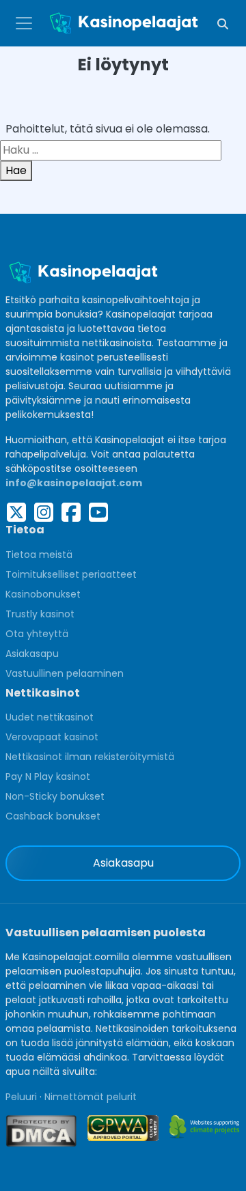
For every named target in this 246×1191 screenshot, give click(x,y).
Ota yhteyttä (36, 634)
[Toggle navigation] (23, 23)
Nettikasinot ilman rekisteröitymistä (89, 756)
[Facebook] (71, 512)
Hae (16, 170)
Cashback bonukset (52, 816)
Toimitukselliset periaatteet (71, 574)
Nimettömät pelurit (90, 1097)
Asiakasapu (32, 653)
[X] (16, 512)
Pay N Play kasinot (47, 776)
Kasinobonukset (43, 594)
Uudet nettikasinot (49, 717)
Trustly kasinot (39, 614)
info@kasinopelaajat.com (73, 483)
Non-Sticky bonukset (55, 796)
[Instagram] (44, 512)
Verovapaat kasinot (51, 737)
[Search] (223, 23)
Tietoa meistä (38, 554)
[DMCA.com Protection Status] (41, 1131)
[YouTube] (98, 512)
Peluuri (21, 1097)
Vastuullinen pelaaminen (64, 673)
